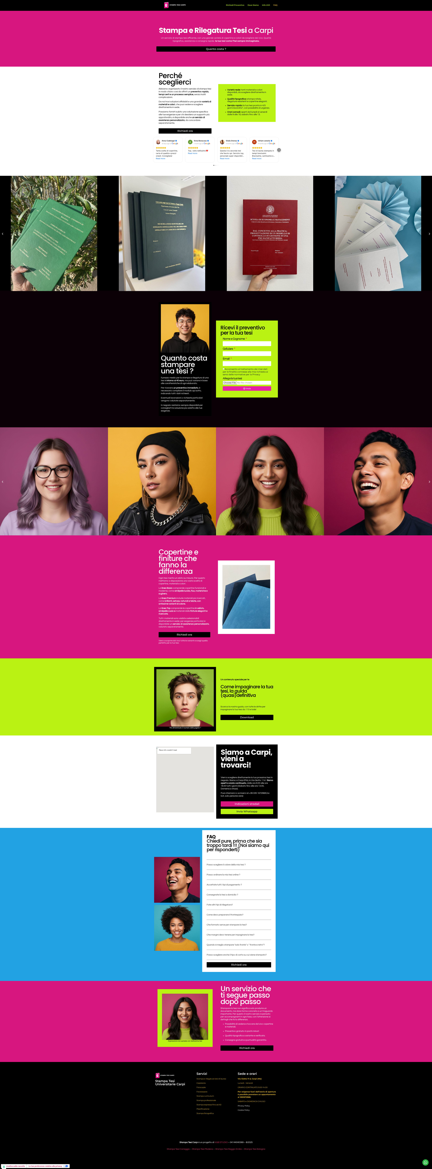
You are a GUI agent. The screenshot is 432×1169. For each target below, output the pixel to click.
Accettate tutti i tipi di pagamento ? (224, 885)
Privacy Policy (244, 1106)
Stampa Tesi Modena (202, 1149)
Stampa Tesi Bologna (254, 1149)
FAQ (275, 5)
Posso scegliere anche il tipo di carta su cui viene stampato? (237, 955)
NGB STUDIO (221, 1142)
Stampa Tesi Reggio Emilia (228, 1149)
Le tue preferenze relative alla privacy (45, 1166)
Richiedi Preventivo (235, 5)
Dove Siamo (253, 5)
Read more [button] (160, 158)
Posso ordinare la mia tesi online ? (223, 875)
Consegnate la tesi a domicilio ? (222, 895)
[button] (153, 150)
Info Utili (266, 5)
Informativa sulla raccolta (14, 1166)
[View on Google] (158, 142)
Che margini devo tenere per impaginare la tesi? (230, 935)
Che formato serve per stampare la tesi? (227, 925)
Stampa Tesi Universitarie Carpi (170, 1082)
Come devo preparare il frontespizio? (225, 915)
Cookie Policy (244, 1110)
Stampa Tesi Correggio (178, 1149)
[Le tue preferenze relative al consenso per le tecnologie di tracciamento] (4, 1167)
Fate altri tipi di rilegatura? (220, 905)
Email (226, 359)
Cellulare (228, 349)
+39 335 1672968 (257, 793)
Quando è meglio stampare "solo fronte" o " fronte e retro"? (236, 945)
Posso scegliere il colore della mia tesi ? (226, 865)
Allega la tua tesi (232, 378)
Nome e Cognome (234, 339)
